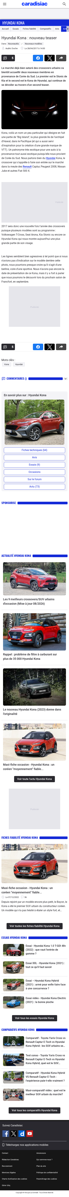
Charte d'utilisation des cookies (14, 1179)
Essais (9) (34, 464)
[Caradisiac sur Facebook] (6, 1134)
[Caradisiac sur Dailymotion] (22, 1134)
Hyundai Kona (13, 23)
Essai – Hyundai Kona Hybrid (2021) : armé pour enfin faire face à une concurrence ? (46, 984)
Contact (5, 1153)
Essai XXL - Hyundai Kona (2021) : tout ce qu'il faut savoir (45, 965)
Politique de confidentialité (47, 1173)
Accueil (5, 29)
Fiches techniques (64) (34, 450)
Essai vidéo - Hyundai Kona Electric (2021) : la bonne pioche (46, 1000)
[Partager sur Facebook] (38, 57)
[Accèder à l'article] (34, 578)
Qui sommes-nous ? (44, 1160)
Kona (6, 364)
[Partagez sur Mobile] (62, 57)
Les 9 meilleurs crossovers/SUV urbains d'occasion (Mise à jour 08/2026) (28, 601)
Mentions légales (9, 1173)
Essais (16, 29)
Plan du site (41, 1166)
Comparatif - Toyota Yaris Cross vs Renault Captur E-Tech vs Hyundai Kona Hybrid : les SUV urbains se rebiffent (45, 1042)
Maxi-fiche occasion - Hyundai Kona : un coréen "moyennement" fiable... (28, 767)
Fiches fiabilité (29, 29)
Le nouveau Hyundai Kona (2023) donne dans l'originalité (32, 712)
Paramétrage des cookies (46, 1179)
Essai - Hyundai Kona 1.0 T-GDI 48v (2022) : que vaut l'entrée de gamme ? (46, 949)
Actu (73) (34, 486)
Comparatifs (45, 29)
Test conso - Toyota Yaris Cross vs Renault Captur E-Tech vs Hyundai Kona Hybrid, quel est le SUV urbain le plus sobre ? (45, 1059)
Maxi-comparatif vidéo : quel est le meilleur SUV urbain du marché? (45, 1092)
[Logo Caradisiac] (34, 6)
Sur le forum (35, 479)
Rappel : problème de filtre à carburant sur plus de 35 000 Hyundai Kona (30, 656)
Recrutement (7, 1166)
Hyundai (50, 158)
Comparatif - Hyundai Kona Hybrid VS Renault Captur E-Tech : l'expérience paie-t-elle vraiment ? (45, 1076)
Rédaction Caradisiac (10, 1160)
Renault (27, 166)
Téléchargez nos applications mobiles (27, 1144)
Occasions (34, 472)
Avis (57, 29)
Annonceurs (41, 1153)
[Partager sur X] (50, 57)
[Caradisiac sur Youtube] (29, 1134)
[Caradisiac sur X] (14, 1134)
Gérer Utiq (6, 1185)
